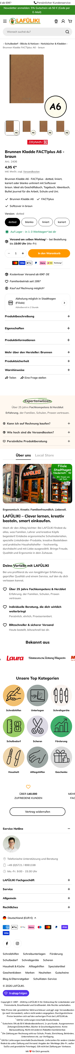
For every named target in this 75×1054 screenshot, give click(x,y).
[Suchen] (67, 32)
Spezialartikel (56, 966)
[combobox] (37, 32)
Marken (30, 972)
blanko (29, 222)
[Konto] (63, 21)
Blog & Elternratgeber (16, 979)
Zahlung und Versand (27, 1043)
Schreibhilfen (11, 953)
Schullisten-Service (45, 979)
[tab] (23, 456)
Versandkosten (31, 171)
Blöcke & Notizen (29, 43)
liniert (45, 222)
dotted (12, 222)
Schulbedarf (11, 43)
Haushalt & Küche (14, 966)
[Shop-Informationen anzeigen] (64, 303)
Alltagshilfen (36, 966)
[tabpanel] (37, 509)
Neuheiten (45, 972)
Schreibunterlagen (34, 953)
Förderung (56, 953)
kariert (62, 222)
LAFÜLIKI (18, 985)
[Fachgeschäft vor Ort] (56, 21)
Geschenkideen (12, 972)
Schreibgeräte (30, 960)
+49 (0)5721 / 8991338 (21, 865)
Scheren (48, 960)
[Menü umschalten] (5, 21)
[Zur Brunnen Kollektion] (37, 142)
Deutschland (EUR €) (20, 918)
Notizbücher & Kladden (53, 43)
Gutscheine (62, 972)
